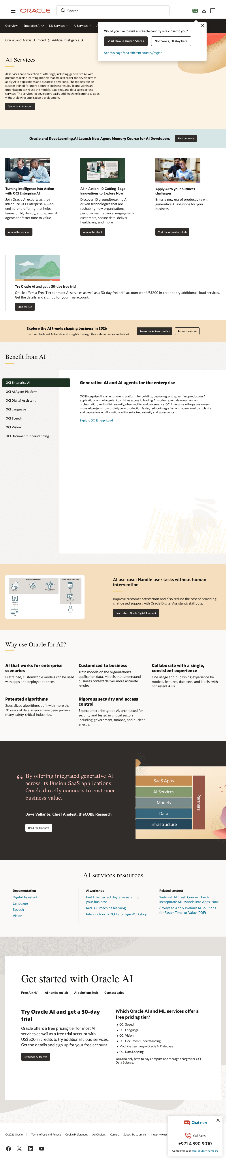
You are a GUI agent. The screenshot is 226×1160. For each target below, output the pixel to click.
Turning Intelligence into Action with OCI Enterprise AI (29, 190)
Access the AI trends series (154, 331)
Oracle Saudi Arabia (18, 40)
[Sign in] (204, 10)
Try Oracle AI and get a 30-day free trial (45, 286)
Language (20, 903)
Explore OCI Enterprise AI (96, 420)
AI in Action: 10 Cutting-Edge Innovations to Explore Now (102, 190)
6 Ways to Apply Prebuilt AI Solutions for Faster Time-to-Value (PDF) (187, 910)
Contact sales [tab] (114, 992)
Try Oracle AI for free (35, 1056)
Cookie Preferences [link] (76, 1134)
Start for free (25, 306)
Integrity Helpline (161, 1134)
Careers (114, 1134)
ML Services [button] (57, 25)
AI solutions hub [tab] (86, 992)
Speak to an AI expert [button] (20, 106)
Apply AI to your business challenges (175, 191)
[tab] (36, 382)
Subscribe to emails (135, 1134)
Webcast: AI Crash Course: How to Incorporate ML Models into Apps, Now (188, 899)
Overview (11, 25)
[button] (13, 10)
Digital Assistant (25, 897)
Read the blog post (38, 827)
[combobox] (113, 10)
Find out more (186, 138)
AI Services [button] (81, 25)
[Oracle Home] (35, 10)
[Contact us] (212, 10)
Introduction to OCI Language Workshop (116, 914)
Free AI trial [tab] (29, 992)
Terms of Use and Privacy (46, 1134)
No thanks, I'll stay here (171, 41)
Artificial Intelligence (65, 40)
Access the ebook (91, 232)
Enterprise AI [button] (31, 25)
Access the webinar (17, 232)
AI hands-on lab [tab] (56, 992)
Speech (18, 909)
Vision (17, 915)
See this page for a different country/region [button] (133, 53)
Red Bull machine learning (106, 908)
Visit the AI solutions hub (172, 232)
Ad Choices (99, 1134)
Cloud (42, 40)
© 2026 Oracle (14, 1134)
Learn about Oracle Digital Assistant (136, 613)
